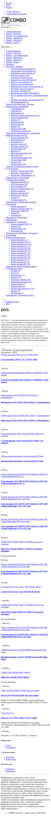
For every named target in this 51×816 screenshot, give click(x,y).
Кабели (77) (16, 120)
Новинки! (10, 64)
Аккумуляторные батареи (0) (23, 69)
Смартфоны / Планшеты (16, 222)
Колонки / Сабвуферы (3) (21, 173)
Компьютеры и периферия (17, 106)
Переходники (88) (18, 129)
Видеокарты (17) (18, 275)
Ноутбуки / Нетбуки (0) (20, 280)
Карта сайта (11, 759)
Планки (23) (16, 162)
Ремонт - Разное (12, 43)
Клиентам (10, 769)
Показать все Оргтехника (16, 217)
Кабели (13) (16, 277)
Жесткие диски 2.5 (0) (20, 75)
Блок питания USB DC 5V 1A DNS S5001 (19, 359)
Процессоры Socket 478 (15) (22, 289)
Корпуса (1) (16, 151)
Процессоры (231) (18, 164)
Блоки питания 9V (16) (20, 264)
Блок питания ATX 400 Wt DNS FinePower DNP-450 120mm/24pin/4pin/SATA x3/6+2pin (24, 572)
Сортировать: (6, 350)
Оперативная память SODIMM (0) (25, 93)
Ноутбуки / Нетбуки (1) (20, 91)
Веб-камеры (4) (17, 113)
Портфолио (11, 747)
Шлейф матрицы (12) (20, 102)
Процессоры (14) (18, 286)
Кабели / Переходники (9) (22, 209)
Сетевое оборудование (15, 180)
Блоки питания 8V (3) (20, 262)
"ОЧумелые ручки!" (14, 269)
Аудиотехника (12, 169)
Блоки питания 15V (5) (20, 246)
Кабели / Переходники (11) (22, 189)
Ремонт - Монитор (14, 40)
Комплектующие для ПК (16, 135)
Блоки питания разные (15, 237)
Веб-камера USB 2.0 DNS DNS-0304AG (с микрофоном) (25, 402)
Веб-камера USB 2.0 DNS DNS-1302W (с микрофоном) (25, 420)
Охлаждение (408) (18, 160)
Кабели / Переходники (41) (22, 171)
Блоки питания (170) (19, 138)
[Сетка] (4, 348)
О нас (8, 745)
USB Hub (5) (16, 111)
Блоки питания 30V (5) (20, 251)
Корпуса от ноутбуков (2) (21, 82)
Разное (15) (15, 291)
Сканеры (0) (16, 215)
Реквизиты (10, 771)
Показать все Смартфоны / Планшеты (22, 233)
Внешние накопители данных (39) (25, 115)
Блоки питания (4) (18, 206)
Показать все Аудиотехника (17, 178)
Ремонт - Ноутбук (13, 34)
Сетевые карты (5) (18, 200)
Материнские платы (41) (21, 153)
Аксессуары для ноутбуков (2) (23, 71)
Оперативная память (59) (21, 158)
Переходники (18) (18, 229)
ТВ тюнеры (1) (17, 293)
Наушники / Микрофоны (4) (23, 175)
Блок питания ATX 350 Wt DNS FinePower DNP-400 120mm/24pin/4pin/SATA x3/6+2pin (24, 505)
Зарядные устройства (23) (22, 78)
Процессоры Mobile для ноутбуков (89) (27, 100)
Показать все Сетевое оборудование (21, 202)
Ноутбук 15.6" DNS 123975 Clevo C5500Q (19, 718)
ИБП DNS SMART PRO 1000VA (15, 677)
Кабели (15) (16, 226)
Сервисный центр (13, 31)
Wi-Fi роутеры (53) (18, 186)
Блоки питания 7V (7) (20, 260)
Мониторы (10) (17, 124)
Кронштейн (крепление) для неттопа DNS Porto (22, 461)
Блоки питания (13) (19, 240)
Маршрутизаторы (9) (19, 193)
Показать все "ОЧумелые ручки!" (20, 295)
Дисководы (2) (17, 142)
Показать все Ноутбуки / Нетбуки (20, 104)
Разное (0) (15, 213)
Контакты (10, 757)
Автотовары (11, 235)
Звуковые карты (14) (19, 146)
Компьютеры (11, 220)
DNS (8, 304)
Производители (12, 302)
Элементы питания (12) (21, 131)
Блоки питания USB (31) (21, 224)
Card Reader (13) (18, 109)
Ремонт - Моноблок (14, 38)
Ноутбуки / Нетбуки (14, 67)
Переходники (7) (18, 284)
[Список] (2, 348)
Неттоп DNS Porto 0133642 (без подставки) (20, 695)
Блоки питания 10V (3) (20, 242)
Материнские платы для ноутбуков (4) (27, 86)
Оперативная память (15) (21, 282)
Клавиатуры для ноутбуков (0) (23, 80)
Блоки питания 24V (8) (20, 249)
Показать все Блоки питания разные (21, 266)
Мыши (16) (15, 126)
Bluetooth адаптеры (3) (20, 182)
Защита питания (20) (19, 118)
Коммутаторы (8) (18, 191)
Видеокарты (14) (18, 140)
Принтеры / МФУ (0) (19, 211)
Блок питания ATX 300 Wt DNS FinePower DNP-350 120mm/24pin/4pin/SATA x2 (24, 482)
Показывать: (6, 352)
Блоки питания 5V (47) (20, 255)
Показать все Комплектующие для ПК (22, 166)
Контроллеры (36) (18, 149)
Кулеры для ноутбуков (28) (22, 84)
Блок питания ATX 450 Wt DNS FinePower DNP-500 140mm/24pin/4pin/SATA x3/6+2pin (24, 635)
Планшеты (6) (17, 231)
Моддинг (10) (16, 155)
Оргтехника (11, 204)
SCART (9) (15, 271)
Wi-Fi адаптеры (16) (19, 184)
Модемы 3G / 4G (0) (19, 195)
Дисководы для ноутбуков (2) (23, 73)
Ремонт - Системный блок (17, 36)
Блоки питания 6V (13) (20, 257)
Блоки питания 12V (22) (21, 244)
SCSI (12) (15, 273)
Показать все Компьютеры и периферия (23, 133)
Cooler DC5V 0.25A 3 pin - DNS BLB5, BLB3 (20, 592)
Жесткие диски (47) (19, 144)
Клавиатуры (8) (17, 122)
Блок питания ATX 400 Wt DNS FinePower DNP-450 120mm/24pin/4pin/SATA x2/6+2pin (24, 527)
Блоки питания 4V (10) (20, 253)
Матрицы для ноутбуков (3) (22, 89)
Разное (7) (15, 198)
